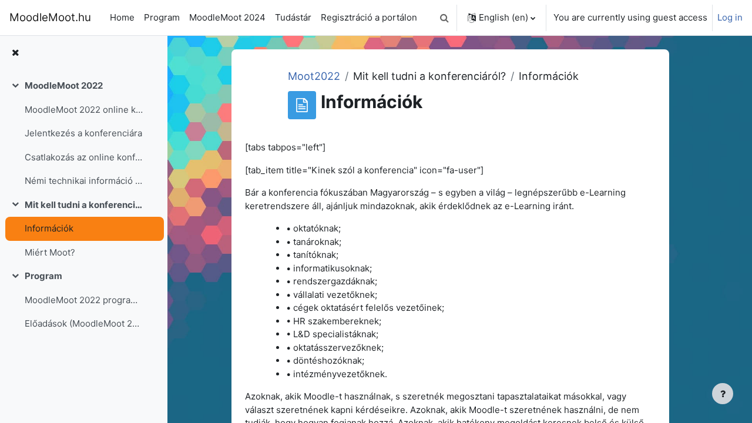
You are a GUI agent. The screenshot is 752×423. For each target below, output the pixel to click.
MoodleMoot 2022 (64, 85)
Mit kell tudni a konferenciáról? (84, 204)
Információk (49, 228)
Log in (730, 17)
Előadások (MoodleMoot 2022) (84, 323)
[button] (444, 17)
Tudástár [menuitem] (293, 17)
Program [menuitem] (162, 17)
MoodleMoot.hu (50, 17)
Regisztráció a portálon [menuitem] (369, 17)
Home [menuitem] (122, 17)
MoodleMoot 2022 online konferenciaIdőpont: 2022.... (84, 109)
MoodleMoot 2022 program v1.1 (84, 300)
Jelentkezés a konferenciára (83, 133)
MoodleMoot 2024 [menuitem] (227, 17)
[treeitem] (83, 133)
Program (43, 275)
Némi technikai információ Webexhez (84, 180)
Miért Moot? (50, 252)
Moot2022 (314, 76)
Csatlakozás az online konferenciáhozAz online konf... (84, 157)
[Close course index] (15, 53)
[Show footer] (722, 393)
